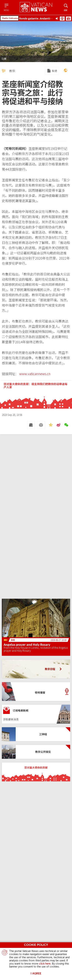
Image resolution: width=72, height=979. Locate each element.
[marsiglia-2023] (65, 71)
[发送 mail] (31, 425)
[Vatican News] (36, 7)
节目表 (68, 18)
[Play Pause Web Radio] (58, 18)
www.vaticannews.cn (35, 373)
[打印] (41, 425)
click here (45, 964)
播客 (62, 18)
